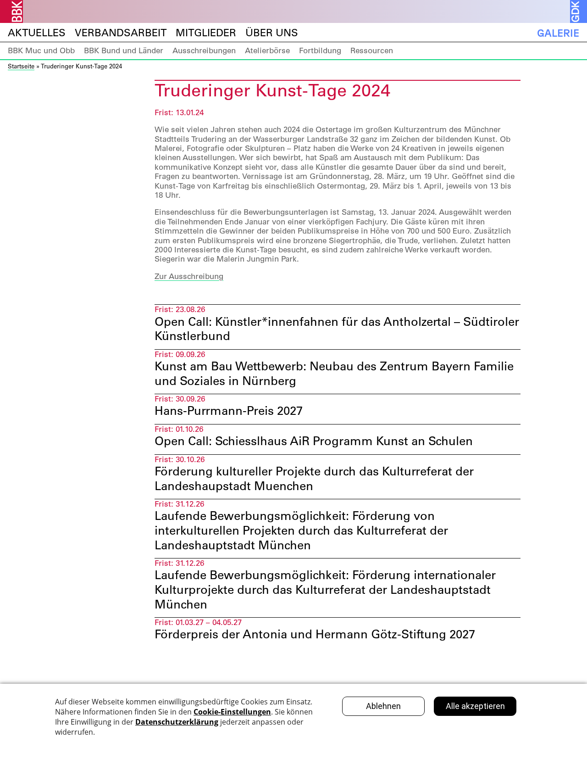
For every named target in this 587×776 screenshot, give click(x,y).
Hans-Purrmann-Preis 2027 (229, 410)
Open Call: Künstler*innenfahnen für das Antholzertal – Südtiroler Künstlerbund (337, 328)
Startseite (21, 66)
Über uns (271, 33)
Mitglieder (206, 33)
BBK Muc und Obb (41, 50)
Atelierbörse (267, 50)
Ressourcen (371, 50)
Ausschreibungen (204, 50)
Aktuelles (37, 33)
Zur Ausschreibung (189, 276)
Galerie (558, 33)
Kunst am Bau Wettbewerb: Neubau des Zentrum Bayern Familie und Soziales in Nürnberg (334, 373)
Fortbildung (320, 50)
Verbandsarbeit (120, 33)
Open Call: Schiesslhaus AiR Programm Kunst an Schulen (314, 441)
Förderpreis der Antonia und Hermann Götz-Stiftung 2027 (315, 634)
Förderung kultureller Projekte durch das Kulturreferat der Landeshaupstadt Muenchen (314, 478)
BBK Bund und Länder (123, 50)
